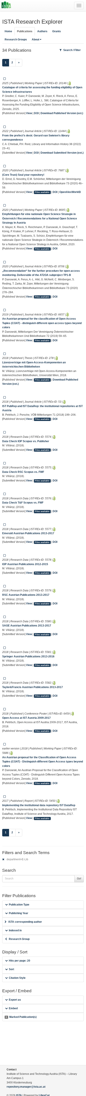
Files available (42, 192)
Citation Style (17, 977)
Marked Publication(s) (21, 1017)
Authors (42, 31)
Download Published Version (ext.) (62, 113)
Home (8, 31)
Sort (11, 969)
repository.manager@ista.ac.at (26, 1086)
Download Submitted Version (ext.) (62, 152)
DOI (36, 113)
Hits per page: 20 (19, 960)
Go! (79, 878)
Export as (15, 999)
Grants (56, 31)
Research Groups (16, 39)
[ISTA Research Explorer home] (6, 5)
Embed (13, 1008)
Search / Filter (72, 50)
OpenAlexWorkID (70, 192)
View (29, 113)
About (35, 39)
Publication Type (19, 904)
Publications (24, 31)
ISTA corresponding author (25, 921)
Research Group (19, 939)
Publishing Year (18, 913)
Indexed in (15, 930)
